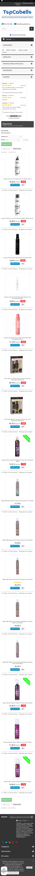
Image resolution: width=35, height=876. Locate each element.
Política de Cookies (13, 873)
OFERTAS (6, 77)
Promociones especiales (13, 64)
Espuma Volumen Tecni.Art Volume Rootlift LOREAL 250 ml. (17, 218)
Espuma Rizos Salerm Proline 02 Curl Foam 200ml (17, 781)
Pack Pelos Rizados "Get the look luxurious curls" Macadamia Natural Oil (17, 420)
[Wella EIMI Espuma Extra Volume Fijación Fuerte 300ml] (17, 526)
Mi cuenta (4, 856)
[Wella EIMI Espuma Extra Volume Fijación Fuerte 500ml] (17, 566)
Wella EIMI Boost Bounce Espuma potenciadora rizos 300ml (17, 500)
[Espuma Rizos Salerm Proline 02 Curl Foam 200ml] (17, 768)
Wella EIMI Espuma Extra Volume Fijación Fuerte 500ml (17, 579)
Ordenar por (4, 136)
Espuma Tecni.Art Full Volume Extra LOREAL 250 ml (17, 179)
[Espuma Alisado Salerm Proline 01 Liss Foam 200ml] (17, 729)
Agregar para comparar (26, 190)
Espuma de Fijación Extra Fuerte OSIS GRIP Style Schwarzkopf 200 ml (17, 338)
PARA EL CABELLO (11, 50)
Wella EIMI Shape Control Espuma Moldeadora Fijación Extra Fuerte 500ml (17, 662)
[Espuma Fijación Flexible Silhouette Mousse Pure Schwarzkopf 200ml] (17, 283)
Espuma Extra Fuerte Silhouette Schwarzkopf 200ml (17, 257)
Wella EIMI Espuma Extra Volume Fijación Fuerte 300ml (17, 540)
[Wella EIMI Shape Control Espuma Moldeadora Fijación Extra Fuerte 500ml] (17, 648)
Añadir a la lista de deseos (10, 190)
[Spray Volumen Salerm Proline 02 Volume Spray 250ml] (17, 689)
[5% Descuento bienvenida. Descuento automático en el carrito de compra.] (17, 1)
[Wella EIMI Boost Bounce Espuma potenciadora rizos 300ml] (17, 487)
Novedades (7, 70)
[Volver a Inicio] (3, 50)
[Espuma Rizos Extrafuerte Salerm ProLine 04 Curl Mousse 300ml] (17, 446)
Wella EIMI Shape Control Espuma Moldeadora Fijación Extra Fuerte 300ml (17, 622)
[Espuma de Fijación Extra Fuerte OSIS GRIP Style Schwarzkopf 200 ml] (17, 324)
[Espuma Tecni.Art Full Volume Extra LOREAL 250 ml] (17, 165)
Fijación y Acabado (23, 50)
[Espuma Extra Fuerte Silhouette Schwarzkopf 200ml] (17, 244)
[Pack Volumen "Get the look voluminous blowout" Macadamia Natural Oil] (17, 365)
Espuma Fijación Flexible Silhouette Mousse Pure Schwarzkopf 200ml (17, 297)
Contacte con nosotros (18, 4)
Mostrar (3, 139)
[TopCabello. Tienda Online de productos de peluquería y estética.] (17, 14)
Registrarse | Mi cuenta (28, 3)
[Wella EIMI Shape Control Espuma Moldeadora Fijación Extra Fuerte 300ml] (17, 608)
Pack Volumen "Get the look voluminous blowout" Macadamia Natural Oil (17, 379)
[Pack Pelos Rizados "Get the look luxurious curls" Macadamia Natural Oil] (17, 406)
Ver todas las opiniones (14, 118)
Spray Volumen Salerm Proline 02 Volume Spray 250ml (17, 703)
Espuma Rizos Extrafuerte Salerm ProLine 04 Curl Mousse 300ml (17, 460)
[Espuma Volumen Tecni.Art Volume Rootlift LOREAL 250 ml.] (17, 205)
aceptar (29, 867)
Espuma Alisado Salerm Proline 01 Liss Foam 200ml (17, 742)
